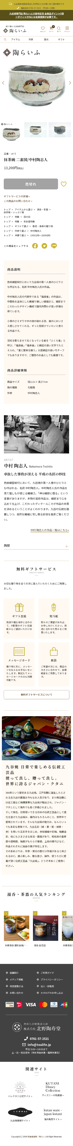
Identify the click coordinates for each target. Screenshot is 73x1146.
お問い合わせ (16, 992)
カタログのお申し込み (52, 992)
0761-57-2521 (35, 8)
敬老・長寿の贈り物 (43, 226)
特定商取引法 (16, 986)
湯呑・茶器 (42, 209)
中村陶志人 (36, 230)
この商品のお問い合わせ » (18, 201)
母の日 (27, 216)
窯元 (46, 39)
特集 (17, 216)
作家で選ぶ (20, 230)
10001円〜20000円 (40, 235)
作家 (31, 39)
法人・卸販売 (47, 986)
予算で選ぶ (20, 235)
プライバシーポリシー (52, 979)
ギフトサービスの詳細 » (17, 196)
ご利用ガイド (47, 972)
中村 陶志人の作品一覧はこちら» (50, 530)
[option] (36, 82)
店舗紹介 (14, 972)
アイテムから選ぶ (24, 209)
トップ (7, 209)
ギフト (61, 39)
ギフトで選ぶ (21, 226)
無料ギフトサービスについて (36, 694)
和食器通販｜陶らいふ (37, 1136)
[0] (51, 30)
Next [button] (70, 82)
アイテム (15, 39)
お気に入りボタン (63, 184)
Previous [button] (3, 82)
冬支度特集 (29, 221)
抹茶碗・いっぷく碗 (14, 212)
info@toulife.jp (39, 1044)
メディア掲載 (16, 979)
